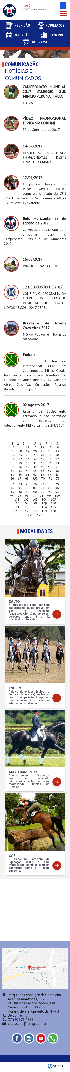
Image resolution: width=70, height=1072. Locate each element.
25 (20, 455)
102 (26, 499)
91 (42, 492)
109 (44, 503)
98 (41, 495)
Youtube (41, 1038)
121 (30, 515)
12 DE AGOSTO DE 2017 (43, 287)
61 (27, 474)
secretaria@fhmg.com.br (27, 1023)
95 (19, 495)
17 (13, 451)
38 (13, 463)
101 (16, 499)
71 (50, 478)
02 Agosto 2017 (36, 404)
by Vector (56, 1067)
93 (57, 492)
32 (20, 459)
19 (27, 451)
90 (35, 492)
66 (12, 478)
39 (20, 463)
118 (35, 511)
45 (13, 467)
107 (26, 503)
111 (16, 507)
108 (35, 503)
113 (35, 507)
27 (35, 455)
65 (57, 474)
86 (57, 488)
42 (42, 463)
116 (16, 511)
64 (50, 474)
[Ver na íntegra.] (11, 92)
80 (13, 488)
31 (13, 459)
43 (50, 463)
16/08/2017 (33, 259)
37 (57, 459)
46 (20, 467)
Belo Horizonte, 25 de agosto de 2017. (44, 220)
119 (44, 511)
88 (20, 492)
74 (20, 484)
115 (53, 507)
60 (20, 474)
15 (50, 447)
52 (13, 471)
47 (27, 467)
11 (20, 447)
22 (50, 451)
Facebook (17, 1038)
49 (42, 467)
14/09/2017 (33, 146)
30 (57, 455)
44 (57, 463)
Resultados (55, 25)
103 (35, 499)
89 (27, 492)
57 (50, 471)
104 (44, 499)
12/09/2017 (33, 177)
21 (42, 451)
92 (50, 492)
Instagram (29, 1038)
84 (42, 488)
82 (27, 488)
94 (12, 495)
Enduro (29, 354)
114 (44, 507)
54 (27, 471)
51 (57, 467)
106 (16, 503)
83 (35, 488)
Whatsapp (52, 1038)
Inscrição (21, 25)
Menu (63, 11)
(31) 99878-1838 (20, 1019)
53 (20, 471)
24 (13, 455)
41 (35, 463)
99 (49, 495)
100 (57, 495)
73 (13, 484)
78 (50, 484)
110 (53, 503)
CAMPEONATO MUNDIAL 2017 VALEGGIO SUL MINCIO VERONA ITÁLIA (44, 92)
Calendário (23, 35)
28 (42, 455)
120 (53, 511)
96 (27, 495)
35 (42, 459)
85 (50, 488)
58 (57, 471)
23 (57, 451)
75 (27, 484)
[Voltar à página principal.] (9, 16)
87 (13, 492)
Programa (38, 42)
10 (13, 447)
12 (27, 447)
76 (35, 484)
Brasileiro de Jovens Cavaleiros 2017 (44, 325)
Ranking (56, 35)
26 (27, 455)
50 (50, 467)
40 (27, 463)
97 (34, 495)
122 (39, 515)
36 (50, 459)
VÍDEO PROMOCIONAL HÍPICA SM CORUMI (44, 120)
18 (20, 451)
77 (42, 484)
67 (19, 478)
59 (13, 474)
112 (26, 507)
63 (42, 474)
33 (27, 459)
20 (35, 451)
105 (53, 499)
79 (57, 484)
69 (35, 478)
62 (35, 474)
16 (57, 447)
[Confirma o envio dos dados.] (63, 5)
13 (35, 447)
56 (42, 471)
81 (20, 488)
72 (58, 478)
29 (50, 455)
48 (35, 467)
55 (35, 471)
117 (26, 511)
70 (43, 478)
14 (42, 447)
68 (27, 478)
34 (35, 459)
